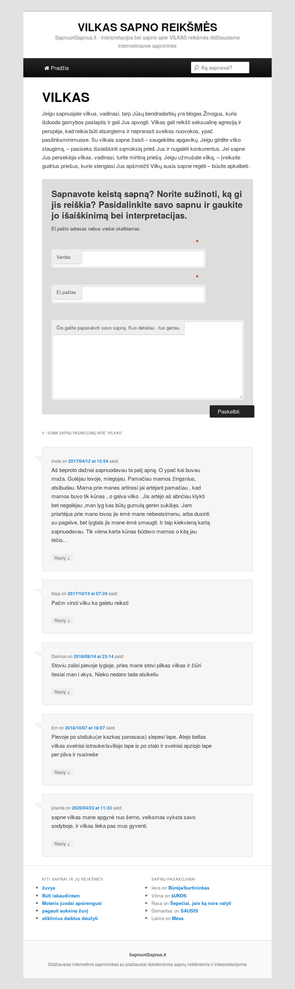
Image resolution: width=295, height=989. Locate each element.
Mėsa (177, 918)
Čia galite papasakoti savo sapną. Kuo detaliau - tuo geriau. (118, 327)
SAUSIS (189, 910)
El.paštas (66, 292)
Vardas (63, 256)
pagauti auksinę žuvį (65, 910)
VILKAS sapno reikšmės (147, 26)
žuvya (48, 887)
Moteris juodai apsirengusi (72, 903)
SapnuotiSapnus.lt (147, 954)
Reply (62, 557)
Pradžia (59, 67)
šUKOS (179, 895)
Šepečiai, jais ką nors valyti (200, 903)
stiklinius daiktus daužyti (70, 918)
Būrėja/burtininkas (188, 887)
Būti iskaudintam (61, 895)
